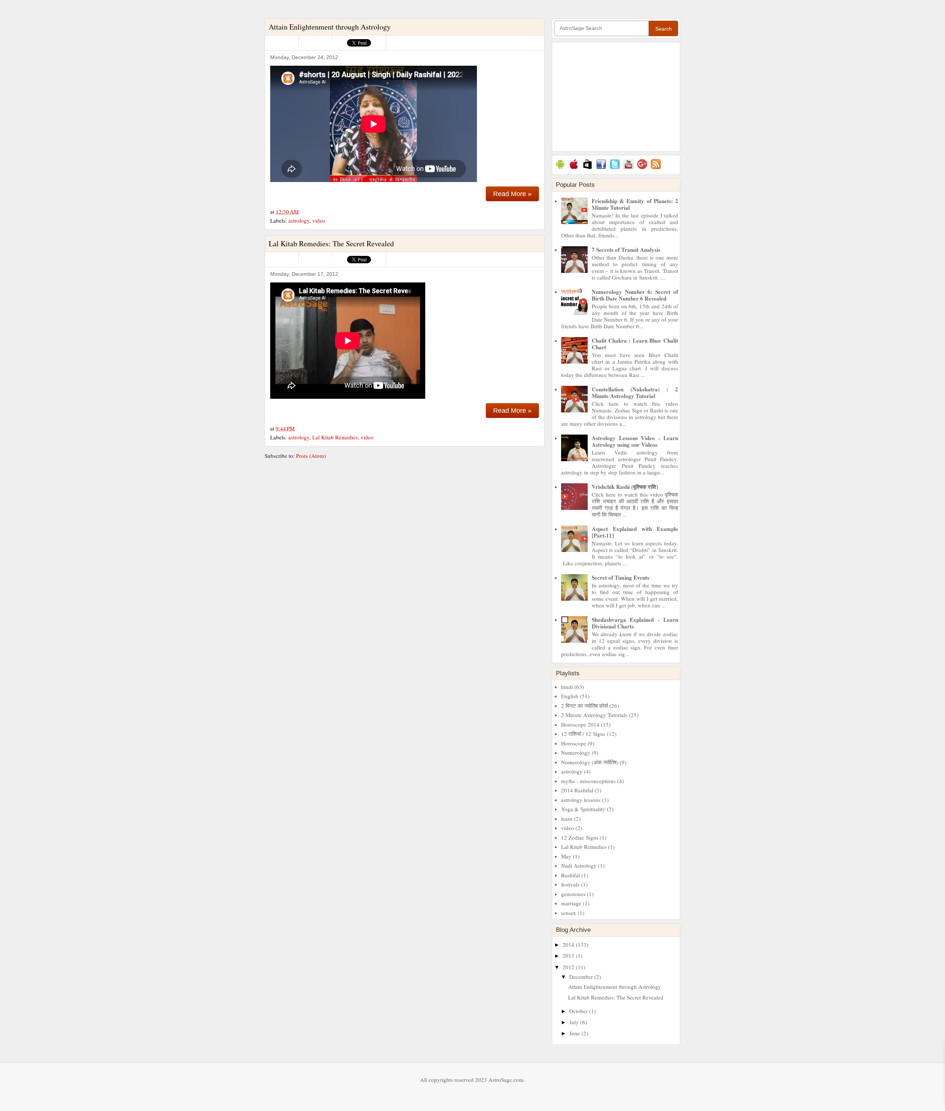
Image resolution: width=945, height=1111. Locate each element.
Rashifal (570, 875)
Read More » (512, 194)
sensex (568, 912)
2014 (569, 944)
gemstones (573, 894)
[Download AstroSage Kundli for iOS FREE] (574, 168)
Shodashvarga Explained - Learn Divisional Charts (635, 622)
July (574, 1022)
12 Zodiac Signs (579, 837)
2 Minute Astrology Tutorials (594, 715)
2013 (569, 955)
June (575, 1033)
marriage (571, 903)
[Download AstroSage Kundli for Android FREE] (560, 168)
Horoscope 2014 (580, 724)
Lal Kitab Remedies (335, 437)
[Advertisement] (616, 96)
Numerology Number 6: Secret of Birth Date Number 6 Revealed (635, 295)
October (579, 1011)
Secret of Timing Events (620, 577)
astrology (298, 220)
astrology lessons (581, 799)
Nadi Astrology (579, 865)
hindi (567, 686)
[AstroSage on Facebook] (601, 168)
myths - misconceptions (588, 781)
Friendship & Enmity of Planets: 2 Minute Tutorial (635, 204)
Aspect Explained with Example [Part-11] (635, 532)
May (566, 856)
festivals (570, 884)
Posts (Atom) (311, 455)
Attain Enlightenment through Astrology (330, 27)
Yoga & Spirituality (583, 809)
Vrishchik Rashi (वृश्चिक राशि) (625, 487)
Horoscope (573, 743)
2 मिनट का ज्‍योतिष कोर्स (584, 705)
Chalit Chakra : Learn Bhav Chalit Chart (635, 343)
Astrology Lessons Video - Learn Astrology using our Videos (635, 441)
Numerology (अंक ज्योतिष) (589, 762)
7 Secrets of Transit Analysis (626, 250)
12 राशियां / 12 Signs (583, 733)
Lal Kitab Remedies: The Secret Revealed (331, 243)
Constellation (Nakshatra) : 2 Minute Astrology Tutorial (635, 392)
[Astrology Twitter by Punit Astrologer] (615, 168)
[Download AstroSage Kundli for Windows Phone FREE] (587, 168)
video (318, 220)
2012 (569, 967)
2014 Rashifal (577, 790)
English (569, 696)
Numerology (575, 752)
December (581, 976)
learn (567, 818)
